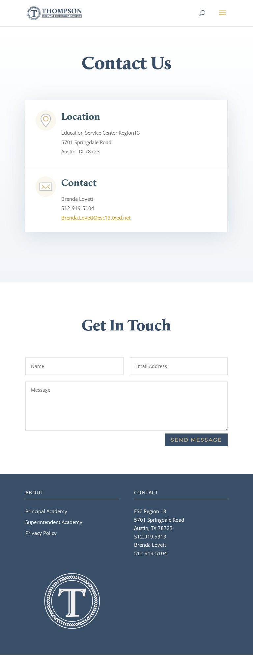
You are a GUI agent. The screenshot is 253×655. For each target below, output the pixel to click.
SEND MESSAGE (196, 440)
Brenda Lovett (150, 544)
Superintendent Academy (53, 522)
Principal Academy (46, 511)
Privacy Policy (41, 533)
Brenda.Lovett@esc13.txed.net (95, 217)
